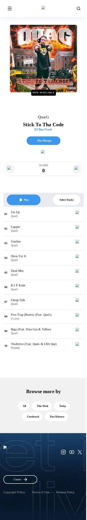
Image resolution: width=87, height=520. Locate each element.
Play (26, 199)
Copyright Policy (14, 492)
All (24, 406)
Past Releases (57, 416)
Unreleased (33, 416)
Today (62, 406)
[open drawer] (10, 8)
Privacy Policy (65, 492)
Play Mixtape (44, 140)
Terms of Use (40, 492)
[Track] (79, 214)
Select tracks (67, 199)
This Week (42, 406)
